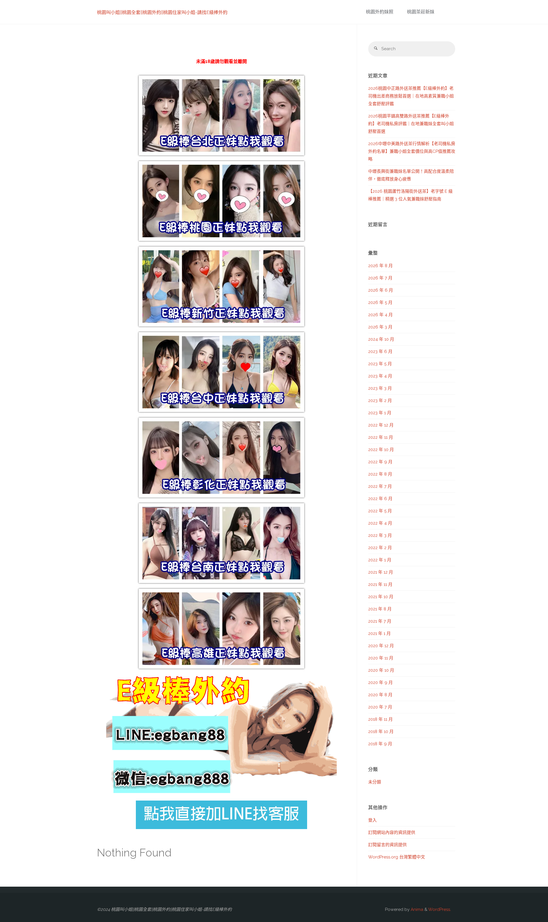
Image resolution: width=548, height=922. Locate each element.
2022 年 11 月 (380, 437)
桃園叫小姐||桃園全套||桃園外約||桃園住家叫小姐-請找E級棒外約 (162, 12)
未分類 (374, 782)
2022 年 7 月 (380, 486)
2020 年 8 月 (380, 694)
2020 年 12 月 (381, 645)
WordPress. (439, 909)
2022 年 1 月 (379, 559)
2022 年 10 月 (381, 449)
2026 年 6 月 (380, 290)
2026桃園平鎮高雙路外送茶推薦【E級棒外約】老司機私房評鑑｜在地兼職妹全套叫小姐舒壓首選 (411, 123)
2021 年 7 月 (379, 621)
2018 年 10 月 (381, 731)
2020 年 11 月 (380, 658)
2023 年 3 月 (380, 388)
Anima (416, 909)
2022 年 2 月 (380, 547)
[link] (445, 12)
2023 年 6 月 (380, 351)
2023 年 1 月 (379, 412)
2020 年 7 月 (380, 707)
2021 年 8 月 (380, 609)
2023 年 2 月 (380, 400)
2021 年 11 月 (380, 584)
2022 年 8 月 (380, 474)
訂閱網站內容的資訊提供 (391, 832)
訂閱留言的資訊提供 (387, 844)
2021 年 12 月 (380, 572)
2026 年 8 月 (380, 265)
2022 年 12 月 (381, 425)
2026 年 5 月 (380, 302)
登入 (372, 820)
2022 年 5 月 (380, 510)
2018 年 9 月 (380, 743)
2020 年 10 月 (381, 670)
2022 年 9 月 (380, 461)
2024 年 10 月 (381, 339)
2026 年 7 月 (380, 278)
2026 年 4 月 (380, 314)
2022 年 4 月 (380, 523)
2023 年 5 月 (380, 363)
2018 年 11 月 (380, 719)
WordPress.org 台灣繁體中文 (396, 857)
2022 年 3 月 (380, 535)
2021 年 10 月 (380, 596)
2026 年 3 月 (380, 327)
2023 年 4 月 (380, 376)
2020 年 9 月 (380, 682)
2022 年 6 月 (380, 498)
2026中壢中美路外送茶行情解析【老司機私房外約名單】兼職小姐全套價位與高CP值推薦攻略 (411, 151)
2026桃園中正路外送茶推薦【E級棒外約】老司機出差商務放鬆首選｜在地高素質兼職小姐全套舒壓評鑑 (411, 96)
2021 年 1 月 (379, 633)
